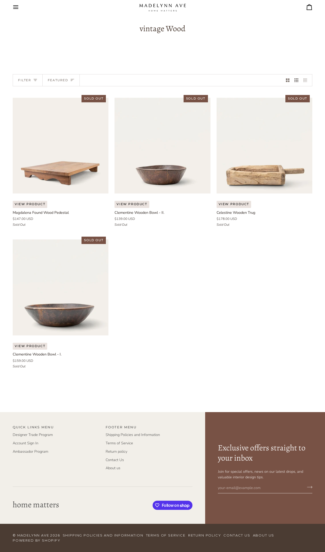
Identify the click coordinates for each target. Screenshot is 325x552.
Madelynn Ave (33, 535)
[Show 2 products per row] (287, 80)
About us (113, 467)
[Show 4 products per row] (306, 80)
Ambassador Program (30, 451)
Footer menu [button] (121, 427)
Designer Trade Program (33, 434)
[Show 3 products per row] (296, 80)
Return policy (116, 451)
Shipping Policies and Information (133, 434)
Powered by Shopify (36, 540)
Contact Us (115, 459)
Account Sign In (25, 443)
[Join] (308, 487)
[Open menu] (20, 7)
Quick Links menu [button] (33, 427)
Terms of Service (119, 443)
